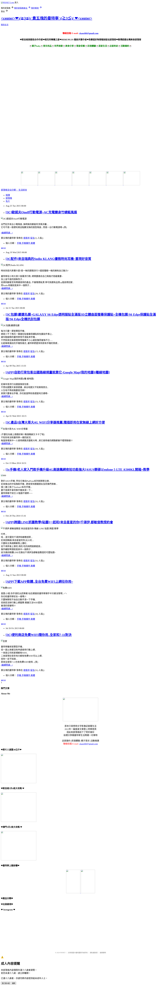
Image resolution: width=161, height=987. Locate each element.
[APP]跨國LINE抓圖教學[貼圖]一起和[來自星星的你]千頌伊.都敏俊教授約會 (59, 522)
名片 (8, 201)
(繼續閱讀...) (7, 233)
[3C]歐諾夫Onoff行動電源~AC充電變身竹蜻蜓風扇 (41, 212)
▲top (3, 248)
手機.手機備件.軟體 (26, 243)
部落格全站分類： (10, 190)
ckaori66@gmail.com (88, 33)
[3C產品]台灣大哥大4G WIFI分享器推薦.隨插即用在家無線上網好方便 (55, 422)
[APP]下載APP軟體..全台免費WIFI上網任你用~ (39, 581)
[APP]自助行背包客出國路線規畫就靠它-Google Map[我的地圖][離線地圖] (58, 372)
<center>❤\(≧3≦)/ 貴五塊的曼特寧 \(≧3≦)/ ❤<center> (46, 18)
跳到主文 (4, 25)
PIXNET (63, 953)
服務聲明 (103, 953)
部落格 (9, 198)
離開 (13, 983)
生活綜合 (23, 190)
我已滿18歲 (6, 983)
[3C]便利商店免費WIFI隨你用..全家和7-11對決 (39, 635)
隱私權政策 (94, 953)
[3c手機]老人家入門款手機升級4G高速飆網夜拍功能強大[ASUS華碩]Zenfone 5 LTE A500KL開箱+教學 (77, 469)
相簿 (8, 195)
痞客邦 (26, 238)
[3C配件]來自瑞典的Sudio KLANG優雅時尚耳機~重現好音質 (48, 259)
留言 (32, 238)
